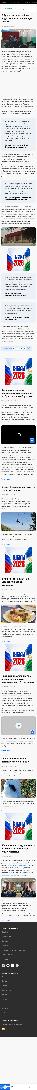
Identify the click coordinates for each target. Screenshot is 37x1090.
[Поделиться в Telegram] (24, 348)
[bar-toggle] (33, 9)
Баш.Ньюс (5, 932)
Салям (4, 1004)
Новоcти (4, 2)
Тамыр (4, 999)
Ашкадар (5, 995)
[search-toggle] (27, 9)
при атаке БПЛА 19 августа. (20, 865)
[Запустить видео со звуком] (18, 725)
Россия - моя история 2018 (12, 1024)
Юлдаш (27, 2)
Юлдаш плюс (6, 990)
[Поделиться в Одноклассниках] (21, 348)
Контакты (5, 946)
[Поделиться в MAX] (14, 348)
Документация (7, 955)
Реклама (5, 959)
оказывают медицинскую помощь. (14, 875)
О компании (6, 937)
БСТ (11, 2)
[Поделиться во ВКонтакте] (17, 348)
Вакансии (5, 941)
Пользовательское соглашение (13, 950)
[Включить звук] (32, 440)
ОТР (3, 1013)
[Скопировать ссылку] (28, 348)
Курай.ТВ (5, 1008)
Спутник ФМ (18, 2)
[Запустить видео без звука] (32, 732)
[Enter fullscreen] (35, 1087)
